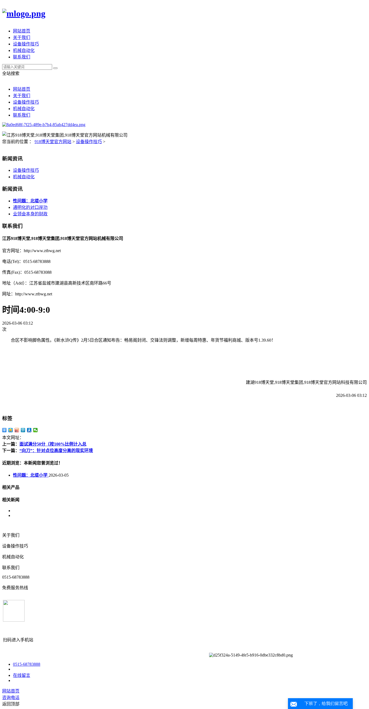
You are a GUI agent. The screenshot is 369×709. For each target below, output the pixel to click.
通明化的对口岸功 (30, 207)
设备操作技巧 (26, 44)
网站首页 (21, 31)
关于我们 (21, 37)
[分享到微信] (35, 430)
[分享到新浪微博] (17, 430)
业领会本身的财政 (30, 214)
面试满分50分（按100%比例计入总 (52, 444)
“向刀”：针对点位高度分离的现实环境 (56, 450)
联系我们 (21, 57)
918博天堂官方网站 (53, 141)
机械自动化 (24, 50)
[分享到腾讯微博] (23, 430)
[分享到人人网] (29, 430)
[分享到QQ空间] (10, 430)
